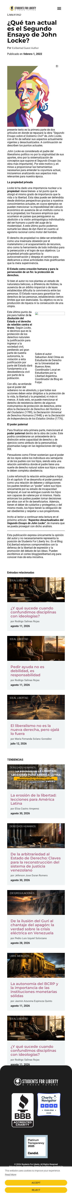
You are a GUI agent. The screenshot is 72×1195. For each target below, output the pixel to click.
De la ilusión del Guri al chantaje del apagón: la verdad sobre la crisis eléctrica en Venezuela (32, 927)
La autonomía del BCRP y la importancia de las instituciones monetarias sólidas (34, 990)
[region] (36, 1180)
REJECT (36, 1190)
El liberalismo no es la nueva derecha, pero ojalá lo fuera (35, 729)
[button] (59, 8)
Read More (10, 1174)
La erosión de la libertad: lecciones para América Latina (33, 799)
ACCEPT (36, 1182)
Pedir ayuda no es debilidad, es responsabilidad (27, 671)
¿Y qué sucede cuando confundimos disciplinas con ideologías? (33, 612)
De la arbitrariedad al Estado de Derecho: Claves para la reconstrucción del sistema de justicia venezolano (36, 862)
